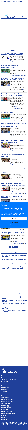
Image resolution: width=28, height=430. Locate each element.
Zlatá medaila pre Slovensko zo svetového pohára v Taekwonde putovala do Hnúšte (13, 79)
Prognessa (4, 419)
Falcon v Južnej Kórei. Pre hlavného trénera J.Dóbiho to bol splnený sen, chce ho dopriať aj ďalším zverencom (13, 125)
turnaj (25, 91)
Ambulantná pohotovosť (7, 399)
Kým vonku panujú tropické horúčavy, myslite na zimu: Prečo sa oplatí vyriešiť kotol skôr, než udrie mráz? (13, 268)
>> (16, 246)
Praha (17, 243)
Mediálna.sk (4, 417)
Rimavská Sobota (22, 167)
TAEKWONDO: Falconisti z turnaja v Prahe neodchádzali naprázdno (13, 233)
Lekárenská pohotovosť (7, 401)
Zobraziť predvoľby (14, 222)
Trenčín (24, 75)
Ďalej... (11, 61)
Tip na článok (4, 391)
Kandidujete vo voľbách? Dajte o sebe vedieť (14, 264)
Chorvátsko (16, 193)
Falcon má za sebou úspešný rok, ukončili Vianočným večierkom (13, 111)
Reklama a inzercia (5, 376)
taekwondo (20, 75)
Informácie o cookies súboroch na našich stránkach (7, 225)
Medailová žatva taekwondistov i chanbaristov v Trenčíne (10, 66)
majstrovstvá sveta (17, 108)
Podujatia (9, 1)
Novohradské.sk (5, 387)
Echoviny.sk (4, 389)
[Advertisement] (14, 35)
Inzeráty (3, 1)
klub (17, 167)
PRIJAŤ (14, 218)
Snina (17, 151)
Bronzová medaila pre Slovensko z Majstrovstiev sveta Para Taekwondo (11, 94)
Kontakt (20, 1)
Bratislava (13, 180)
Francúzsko (13, 91)
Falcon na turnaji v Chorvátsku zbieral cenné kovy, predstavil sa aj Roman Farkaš (13, 184)
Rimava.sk (3, 386)
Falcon (12, 75)
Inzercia (3, 395)
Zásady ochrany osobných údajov (20, 225)
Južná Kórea (19, 137)
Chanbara (16, 75)
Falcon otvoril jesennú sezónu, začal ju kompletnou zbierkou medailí (12, 141)
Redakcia (3, 377)
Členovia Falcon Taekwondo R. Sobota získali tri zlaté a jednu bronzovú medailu (12, 53)
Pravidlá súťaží (4, 381)
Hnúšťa (17, 91)
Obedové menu (5, 397)
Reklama (15, 1)
